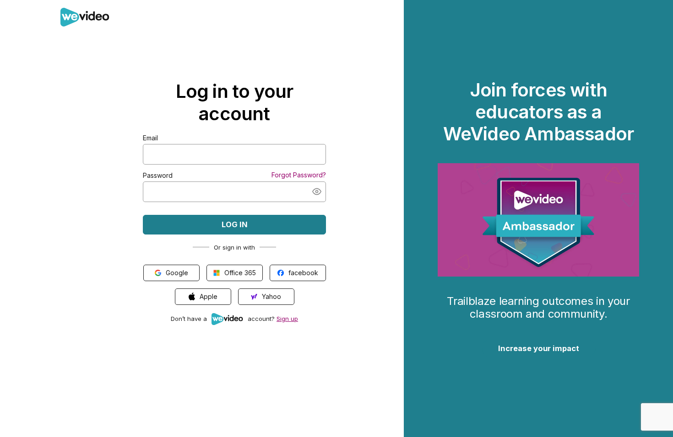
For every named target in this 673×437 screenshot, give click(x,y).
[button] (316, 191)
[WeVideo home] (84, 22)
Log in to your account (234, 102)
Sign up (287, 318)
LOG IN (235, 224)
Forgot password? (298, 175)
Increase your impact (538, 348)
